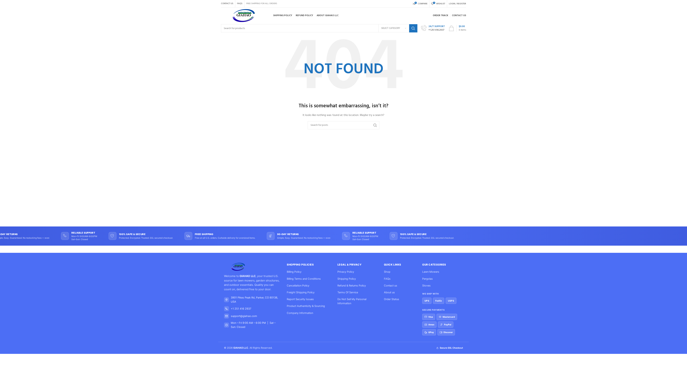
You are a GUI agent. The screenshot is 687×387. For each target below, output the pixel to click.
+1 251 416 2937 (241, 308)
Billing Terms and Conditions (304, 278)
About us (389, 292)
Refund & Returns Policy (351, 285)
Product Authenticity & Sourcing (306, 306)
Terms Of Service (347, 292)
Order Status (391, 299)
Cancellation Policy (298, 285)
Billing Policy (294, 271)
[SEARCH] (413, 28)
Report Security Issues (300, 299)
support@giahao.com (244, 316)
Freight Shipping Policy (301, 292)
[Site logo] (244, 16)
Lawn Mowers (430, 271)
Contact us (390, 285)
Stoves (426, 285)
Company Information (300, 313)
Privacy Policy (345, 271)
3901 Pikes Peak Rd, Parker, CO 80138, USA (254, 299)
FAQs (387, 278)
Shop (387, 271)
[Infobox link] (433, 28)
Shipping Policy (346, 278)
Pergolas (427, 278)
